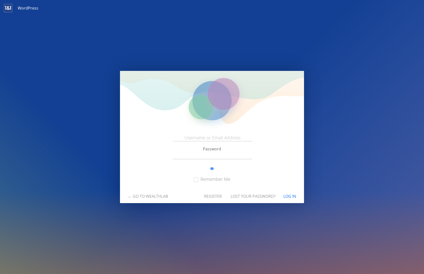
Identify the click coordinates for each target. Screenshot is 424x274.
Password (212, 149)
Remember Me (215, 179)
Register (213, 196)
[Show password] (212, 168)
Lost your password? (253, 196)
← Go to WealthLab (148, 196)
